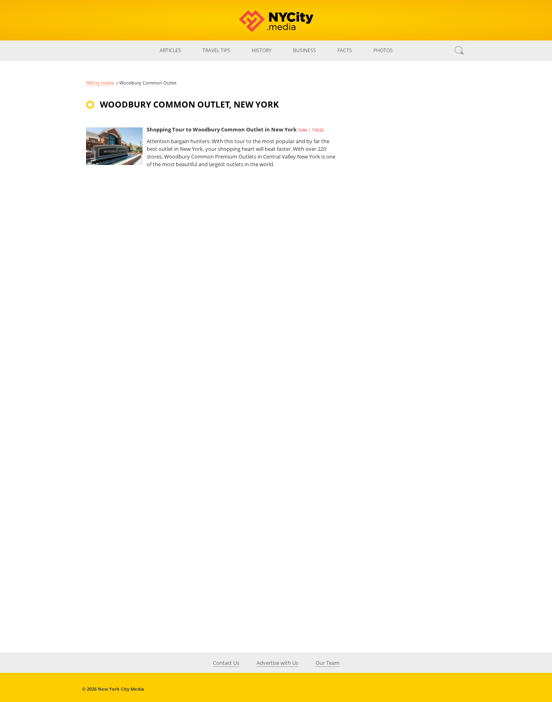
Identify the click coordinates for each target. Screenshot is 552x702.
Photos (383, 50)
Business (304, 50)
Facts (344, 50)
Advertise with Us (277, 662)
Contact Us (226, 662)
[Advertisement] (405, 240)
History (262, 50)
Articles (170, 50)
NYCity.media (100, 83)
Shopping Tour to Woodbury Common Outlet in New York (222, 129)
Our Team (327, 662)
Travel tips (216, 50)
